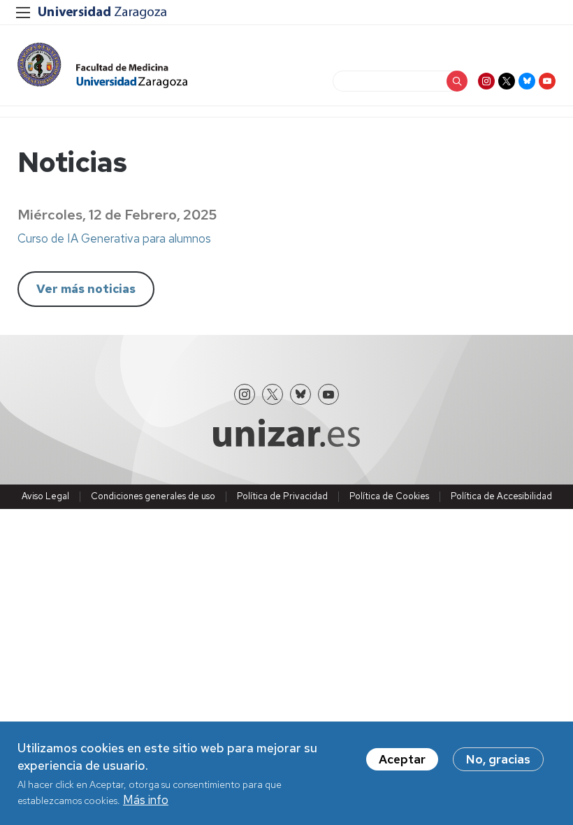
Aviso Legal (45, 496)
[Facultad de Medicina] (102, 65)
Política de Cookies (389, 496)
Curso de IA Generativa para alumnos (114, 238)
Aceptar (402, 759)
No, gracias (498, 759)
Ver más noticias (86, 288)
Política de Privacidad (282, 496)
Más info (145, 800)
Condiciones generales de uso (153, 496)
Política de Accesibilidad (501, 496)
